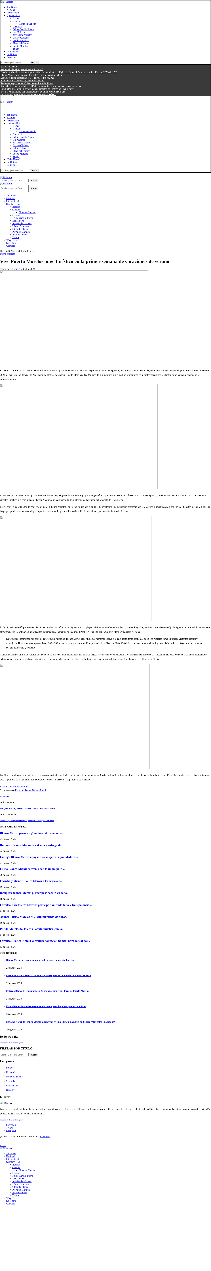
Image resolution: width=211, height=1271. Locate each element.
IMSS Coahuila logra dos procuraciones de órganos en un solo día (32, 91)
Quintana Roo (13, 15)
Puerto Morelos (20, 46)
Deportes (10, 1090)
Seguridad (11, 1081)
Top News (12, 7)
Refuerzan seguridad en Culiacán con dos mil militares (26, 83)
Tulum (16, 48)
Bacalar (16, 18)
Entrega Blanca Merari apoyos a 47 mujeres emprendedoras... (39, 857)
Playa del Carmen (21, 43)
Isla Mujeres (19, 32)
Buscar (34, 63)
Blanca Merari (7, 786)
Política (9, 1067)
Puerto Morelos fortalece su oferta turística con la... (32, 929)
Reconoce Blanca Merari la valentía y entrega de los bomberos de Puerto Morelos (48, 975)
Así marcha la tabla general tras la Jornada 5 (21, 69)
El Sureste (16, 269)
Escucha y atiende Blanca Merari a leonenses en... (31, 881)
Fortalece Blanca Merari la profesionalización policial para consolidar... (45, 940)
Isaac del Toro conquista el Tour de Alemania (22, 80)
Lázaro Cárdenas (21, 37)
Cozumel (17, 26)
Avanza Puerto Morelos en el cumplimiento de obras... (34, 916)
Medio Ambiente (14, 1076)
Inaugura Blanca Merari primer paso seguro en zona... (34, 892)
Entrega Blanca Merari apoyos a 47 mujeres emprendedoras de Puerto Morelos (47, 991)
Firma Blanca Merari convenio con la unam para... (32, 868)
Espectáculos (12, 1085)
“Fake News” (13, 51)
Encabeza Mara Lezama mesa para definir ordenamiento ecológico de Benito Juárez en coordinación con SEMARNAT (58, 72)
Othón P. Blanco (21, 40)
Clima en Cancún (27, 23)
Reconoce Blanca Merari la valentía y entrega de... (31, 845)
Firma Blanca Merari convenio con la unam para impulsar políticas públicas (46, 1006)
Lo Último (12, 54)
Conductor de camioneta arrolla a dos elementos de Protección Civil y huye (37, 89)
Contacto (11, 57)
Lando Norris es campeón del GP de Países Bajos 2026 (27, 77)
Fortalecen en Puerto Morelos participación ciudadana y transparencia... (46, 905)
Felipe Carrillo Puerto (23, 29)
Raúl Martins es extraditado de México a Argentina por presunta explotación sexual (40, 86)
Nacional (11, 10)
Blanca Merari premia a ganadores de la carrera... (31, 833)
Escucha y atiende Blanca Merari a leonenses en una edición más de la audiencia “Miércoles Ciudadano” (60, 1022)
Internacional (13, 12)
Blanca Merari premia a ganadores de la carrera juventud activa (31, 75)
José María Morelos (22, 35)
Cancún (16, 21)
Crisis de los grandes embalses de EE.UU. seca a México (28, 94)
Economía (11, 1072)
